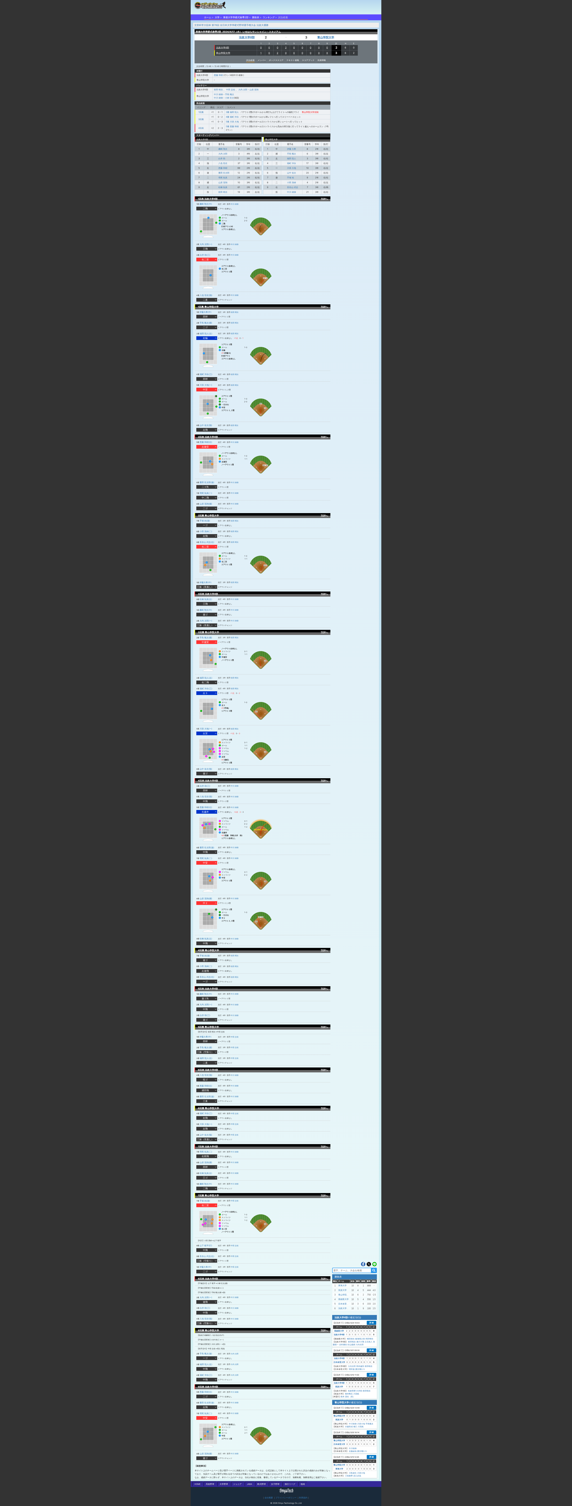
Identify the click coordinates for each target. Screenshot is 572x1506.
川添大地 (361, 1423)
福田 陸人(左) (206, 333)
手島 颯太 (229, 94)
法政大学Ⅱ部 (247, 37)
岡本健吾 (360, 1366)
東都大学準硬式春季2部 (235, 17)
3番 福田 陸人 (232, 112)
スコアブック (308, 60)
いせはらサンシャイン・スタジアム (262, 31)
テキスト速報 (292, 60)
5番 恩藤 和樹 (232, 126)
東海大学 (342, 1285)
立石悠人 (368, 1341)
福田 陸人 (291, 158)
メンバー (262, 60)
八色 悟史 (222, 163)
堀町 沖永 (291, 163)
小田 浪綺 (291, 182)
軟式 (261, 1484)
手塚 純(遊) (205, 520)
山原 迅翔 (254, 89)
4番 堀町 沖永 (232, 117)
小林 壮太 (229, 97)
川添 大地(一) (206, 385)
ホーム (207, 17)
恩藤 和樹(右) (206, 442)
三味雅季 (349, 1476)
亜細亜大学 (343, 1299)
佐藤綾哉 (353, 1451)
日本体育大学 (344, 1303)
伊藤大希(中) (205, 312)
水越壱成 (349, 1426)
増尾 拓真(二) (206, 493)
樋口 (355, 1426)
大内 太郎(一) (206, 244)
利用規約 (303, 1497)
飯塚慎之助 (360, 1339)
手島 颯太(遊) (206, 1353)
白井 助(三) (205, 255)
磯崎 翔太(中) (205, 204)
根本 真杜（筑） (348, 1396)
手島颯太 (369, 1423)
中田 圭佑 (230, 89)
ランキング (269, 17)
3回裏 (201, 119)
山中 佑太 (291, 172)
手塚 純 (290, 177)
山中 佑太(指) (206, 425)
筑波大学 (342, 1290)
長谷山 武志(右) (207, 542)
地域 (303, 1484)
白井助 (359, 1391)
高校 (210, 1484)
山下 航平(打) (206, 1245)
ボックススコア (276, 60)
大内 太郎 (242, 89)
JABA (249, 1484)
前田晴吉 (352, 1341)
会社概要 (269, 1497)
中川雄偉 (353, 1423)
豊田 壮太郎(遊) (207, 482)
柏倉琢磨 (352, 1391)
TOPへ (324, 198)
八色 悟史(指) (206, 295)
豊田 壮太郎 (223, 172)
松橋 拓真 (222, 187)
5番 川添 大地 (232, 121)
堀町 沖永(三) (206, 374)
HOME (197, 1484)
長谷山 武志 (292, 187)
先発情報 (321, 60)
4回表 (201, 128)
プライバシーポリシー (286, 1497)
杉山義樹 (351, 1344)
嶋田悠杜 (351, 1339)
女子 (275, 1484)
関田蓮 (352, 1369)
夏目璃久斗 (360, 1369)
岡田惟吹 (369, 1339)
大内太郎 (360, 1344)
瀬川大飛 (360, 1341)
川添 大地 (291, 168)
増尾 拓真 (222, 177)
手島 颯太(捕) (206, 322)
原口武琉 (357, 1476)
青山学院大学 (325, 37)
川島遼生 (353, 1473)
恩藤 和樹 (218, 75)
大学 (217, 17)
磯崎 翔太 (222, 149)
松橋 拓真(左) (206, 599)
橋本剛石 (349, 1394)
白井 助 (221, 158)
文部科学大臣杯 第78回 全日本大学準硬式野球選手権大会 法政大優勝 (231, 25)
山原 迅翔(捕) (206, 503)
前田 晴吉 (218, 89)
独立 (290, 1484)
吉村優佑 (343, 1344)
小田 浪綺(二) (206, 531)
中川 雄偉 (218, 94)
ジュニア (237, 1484)
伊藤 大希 (291, 149)
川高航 (356, 1394)
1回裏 (201, 112)
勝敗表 (255, 17)
